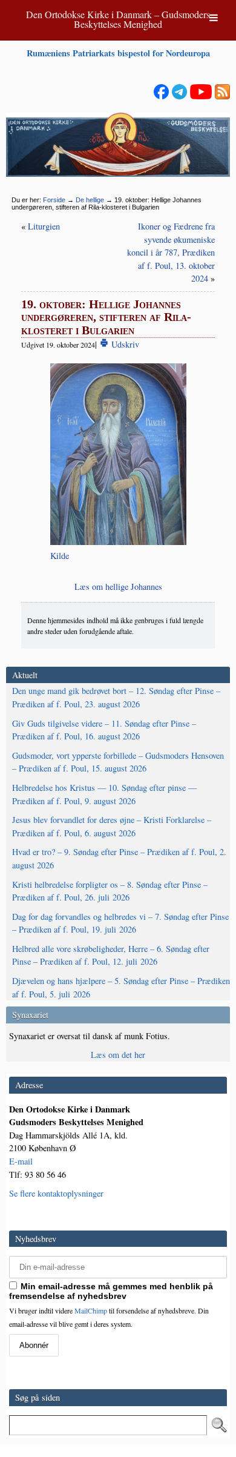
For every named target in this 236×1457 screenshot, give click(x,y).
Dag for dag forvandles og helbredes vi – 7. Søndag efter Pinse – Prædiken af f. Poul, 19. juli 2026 (120, 923)
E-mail (21, 1161)
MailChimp (90, 1310)
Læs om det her (118, 1054)
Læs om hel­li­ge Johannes (118, 586)
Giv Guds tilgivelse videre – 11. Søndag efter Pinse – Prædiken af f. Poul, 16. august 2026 (104, 730)
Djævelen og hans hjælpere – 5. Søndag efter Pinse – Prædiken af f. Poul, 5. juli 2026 (121, 987)
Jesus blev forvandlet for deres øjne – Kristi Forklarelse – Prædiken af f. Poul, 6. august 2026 (111, 826)
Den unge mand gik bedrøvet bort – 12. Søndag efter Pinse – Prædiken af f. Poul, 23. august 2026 (116, 697)
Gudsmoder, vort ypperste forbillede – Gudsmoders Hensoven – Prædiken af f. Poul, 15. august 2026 (118, 762)
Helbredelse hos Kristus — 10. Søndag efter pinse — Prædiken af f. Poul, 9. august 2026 (104, 794)
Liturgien (44, 226)
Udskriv (124, 344)
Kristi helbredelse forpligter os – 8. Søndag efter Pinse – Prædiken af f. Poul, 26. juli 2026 (110, 891)
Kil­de (59, 555)
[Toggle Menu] (213, 17)
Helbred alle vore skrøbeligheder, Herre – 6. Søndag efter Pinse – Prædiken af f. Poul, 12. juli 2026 (110, 955)
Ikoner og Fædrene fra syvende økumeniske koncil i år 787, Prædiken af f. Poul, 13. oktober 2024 (171, 252)
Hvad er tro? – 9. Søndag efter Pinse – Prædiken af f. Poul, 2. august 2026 (119, 858)
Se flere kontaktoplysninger (56, 1193)
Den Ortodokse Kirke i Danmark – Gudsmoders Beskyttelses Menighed (118, 19)
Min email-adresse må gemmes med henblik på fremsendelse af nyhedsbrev (111, 1291)
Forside (54, 199)
